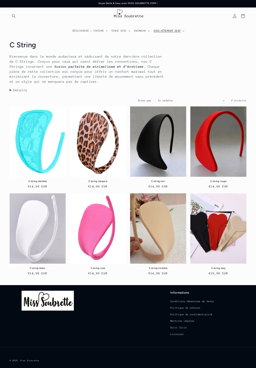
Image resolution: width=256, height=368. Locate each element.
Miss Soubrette (29, 360)
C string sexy (218, 268)
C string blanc (37, 268)
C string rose (98, 268)
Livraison (177, 334)
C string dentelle (37, 181)
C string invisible (158, 268)
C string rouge (218, 181)
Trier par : (146, 100)
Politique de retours (185, 307)
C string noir (158, 181)
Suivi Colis (178, 327)
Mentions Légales (182, 320)
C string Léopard (97, 181)
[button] (14, 16)
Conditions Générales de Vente (192, 301)
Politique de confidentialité (191, 314)
